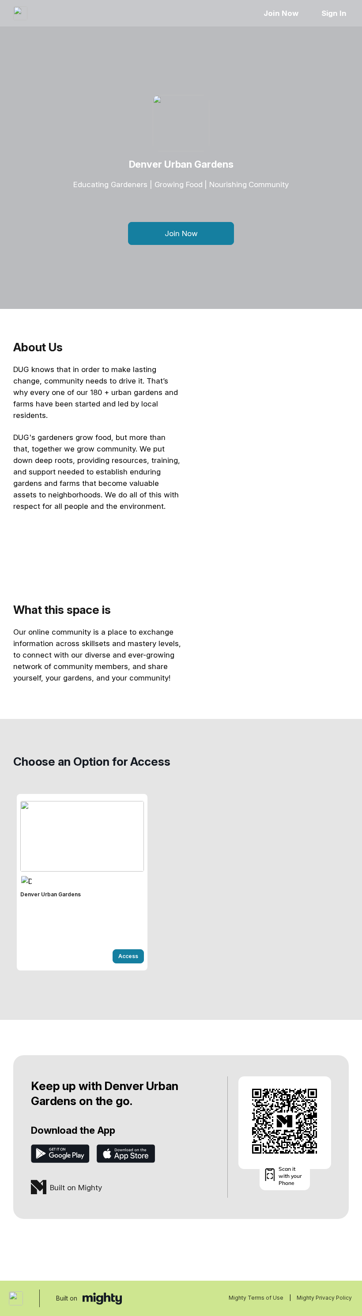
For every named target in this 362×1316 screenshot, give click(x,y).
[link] (82, 882)
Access (128, 956)
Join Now (281, 13)
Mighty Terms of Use (256, 1297)
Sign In (334, 13)
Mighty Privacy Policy (324, 1297)
